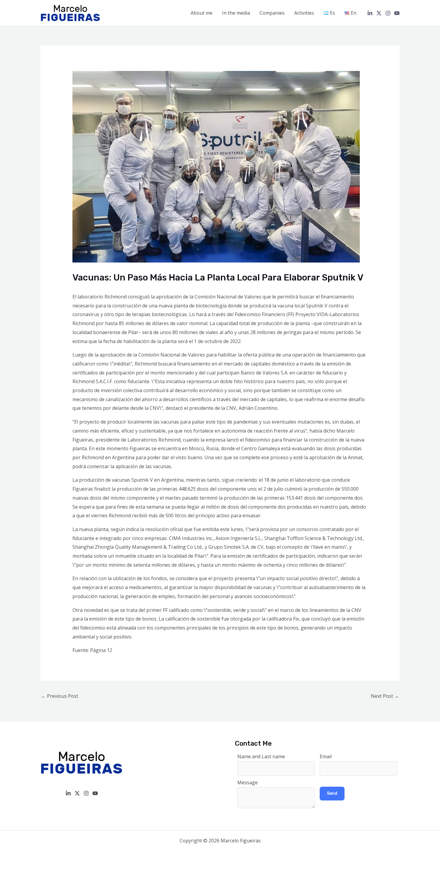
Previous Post (59, 696)
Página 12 (101, 650)
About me (202, 13)
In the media (236, 13)
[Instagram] (388, 13)
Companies (272, 13)
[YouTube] (397, 13)
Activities (304, 13)
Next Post (385, 696)
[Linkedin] (370, 13)
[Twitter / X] (379, 13)
